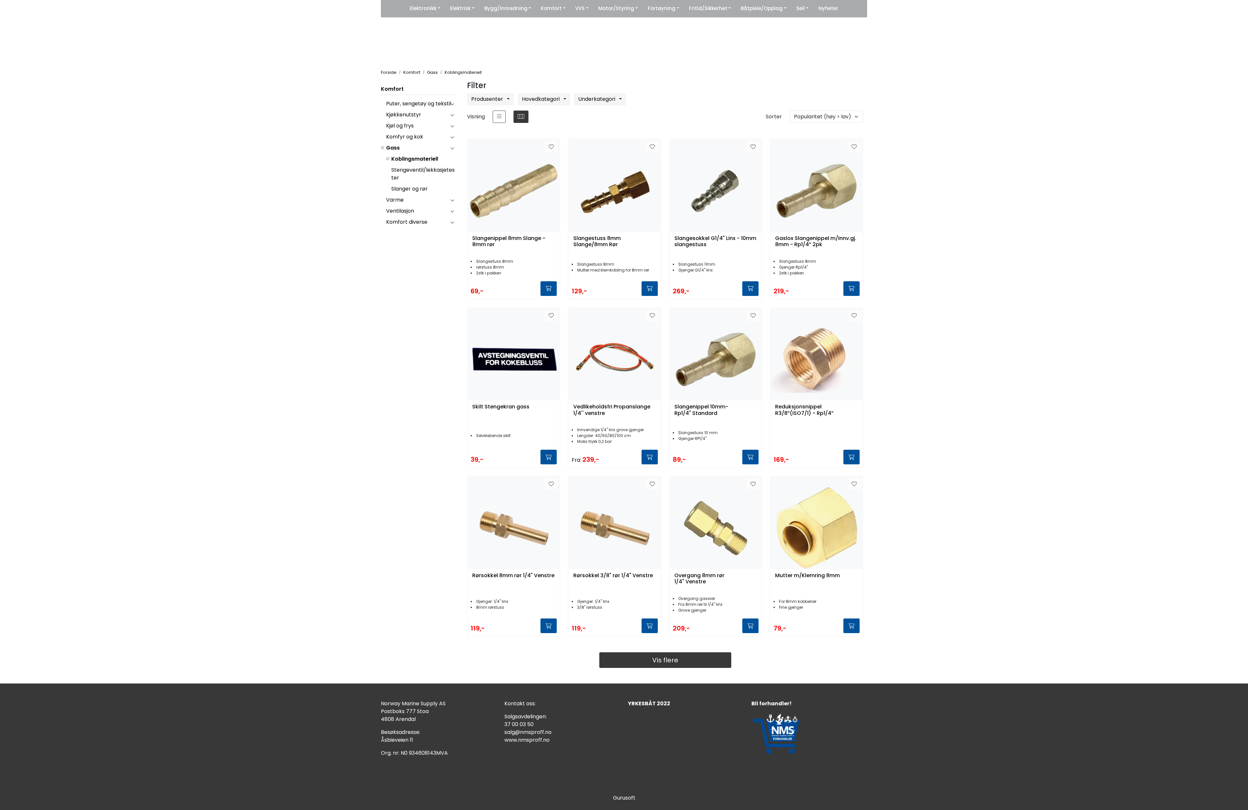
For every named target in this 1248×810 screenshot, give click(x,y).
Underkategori (597, 99)
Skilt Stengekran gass (500, 407)
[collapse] (452, 104)
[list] (499, 117)
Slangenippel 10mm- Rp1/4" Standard (701, 410)
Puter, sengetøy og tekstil (418, 103)
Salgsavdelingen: (525, 716)
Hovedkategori (541, 99)
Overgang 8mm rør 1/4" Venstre (699, 578)
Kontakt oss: (520, 703)
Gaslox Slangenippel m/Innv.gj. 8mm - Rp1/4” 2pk (815, 241)
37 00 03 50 (519, 724)
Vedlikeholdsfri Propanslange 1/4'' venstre (611, 410)
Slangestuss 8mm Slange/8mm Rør (597, 241)
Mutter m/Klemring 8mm (807, 575)
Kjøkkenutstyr (403, 114)
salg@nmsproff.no (528, 732)
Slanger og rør (409, 189)
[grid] (521, 117)
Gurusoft (624, 798)
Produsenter (487, 99)
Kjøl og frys (400, 125)
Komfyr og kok (404, 136)
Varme (395, 200)
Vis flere (665, 660)
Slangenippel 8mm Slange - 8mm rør (508, 241)
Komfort (392, 89)
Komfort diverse (406, 222)
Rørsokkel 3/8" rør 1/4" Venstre (613, 575)
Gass (393, 148)
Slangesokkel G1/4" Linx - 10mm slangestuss (715, 241)
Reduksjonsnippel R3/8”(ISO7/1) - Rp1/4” (804, 410)
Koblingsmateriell (414, 159)
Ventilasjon (400, 211)
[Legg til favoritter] (551, 147)
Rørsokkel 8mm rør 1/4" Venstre (513, 575)
